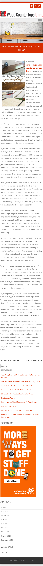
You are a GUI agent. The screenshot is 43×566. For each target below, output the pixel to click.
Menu (21, 20)
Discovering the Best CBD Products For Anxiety (17, 394)
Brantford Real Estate (11, 360)
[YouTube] (31, 6)
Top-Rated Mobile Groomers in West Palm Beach (18, 386)
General (9, 54)
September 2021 (7, 540)
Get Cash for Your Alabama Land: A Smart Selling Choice (20, 382)
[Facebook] (35, 6)
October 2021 (6, 536)
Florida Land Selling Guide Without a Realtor (16, 390)
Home (3, 54)
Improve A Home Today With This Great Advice (17, 410)
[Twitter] (39, 6)
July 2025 (4, 507)
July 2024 (4, 520)
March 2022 (5, 532)
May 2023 (4, 528)
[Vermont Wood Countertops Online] (21, 14)
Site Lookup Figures (33, 360)
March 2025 (5, 516)
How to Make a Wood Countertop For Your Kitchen (19, 402)
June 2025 (4, 511)
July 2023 (4, 524)
